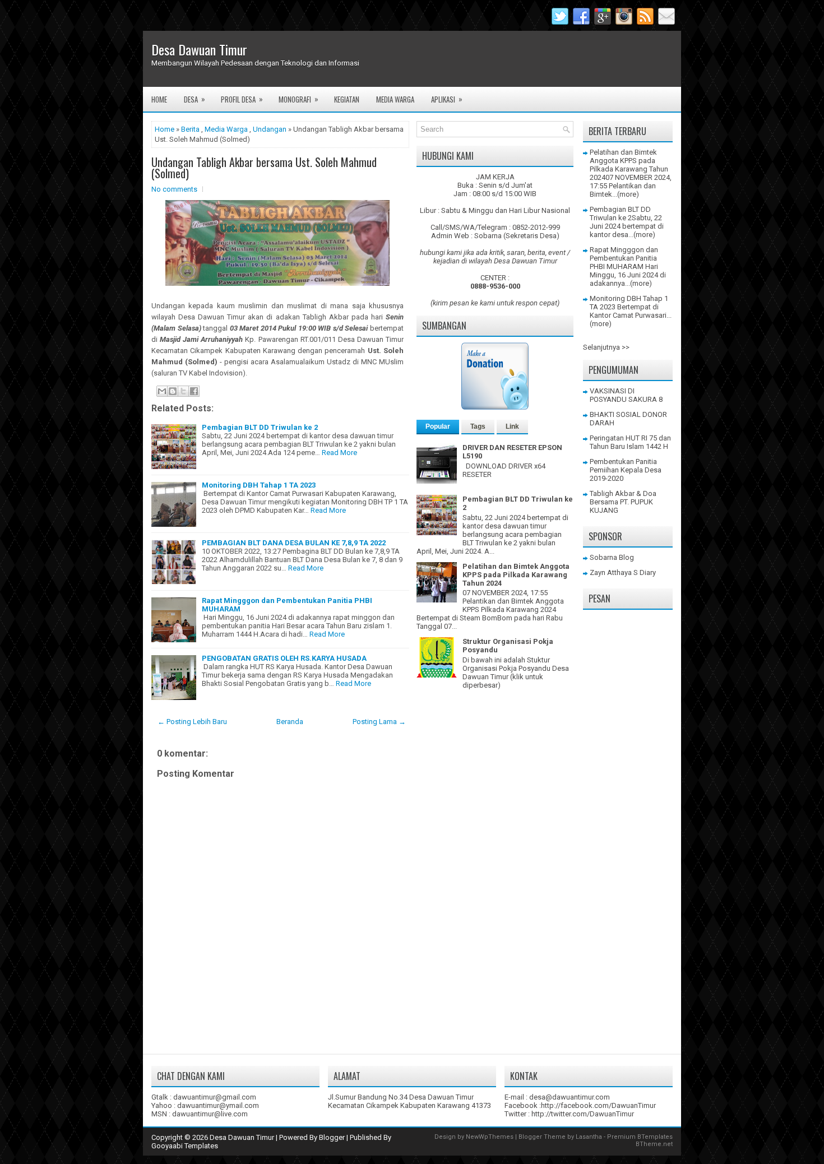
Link (512, 426)
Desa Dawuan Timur (199, 49)
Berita (190, 129)
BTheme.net (654, 1144)
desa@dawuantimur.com (569, 1097)
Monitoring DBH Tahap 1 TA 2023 (259, 485)
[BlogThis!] (172, 391)
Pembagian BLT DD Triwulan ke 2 (260, 427)
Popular (437, 426)
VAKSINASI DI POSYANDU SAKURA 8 (626, 395)
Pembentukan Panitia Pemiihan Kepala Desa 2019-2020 (625, 470)
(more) (628, 194)
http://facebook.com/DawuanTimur (598, 1105)
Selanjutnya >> (606, 347)
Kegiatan (346, 99)
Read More (339, 452)
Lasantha (589, 1136)
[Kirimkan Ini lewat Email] (162, 391)
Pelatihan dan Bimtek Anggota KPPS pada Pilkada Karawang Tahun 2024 (516, 574)
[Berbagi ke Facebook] (194, 391)
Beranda (289, 721)
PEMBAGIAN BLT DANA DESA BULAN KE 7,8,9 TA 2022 (294, 543)
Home (159, 99)
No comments (174, 189)
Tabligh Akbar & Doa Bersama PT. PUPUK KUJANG (623, 501)
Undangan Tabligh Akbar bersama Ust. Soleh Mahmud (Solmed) (264, 167)
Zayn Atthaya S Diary (623, 572)
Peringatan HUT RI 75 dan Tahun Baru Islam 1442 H (630, 442)
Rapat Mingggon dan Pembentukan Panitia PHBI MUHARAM (624, 258)
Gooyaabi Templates (184, 1146)
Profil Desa (242, 99)
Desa (194, 99)
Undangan (269, 129)
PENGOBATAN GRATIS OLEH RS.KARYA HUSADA (284, 658)
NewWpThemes (489, 1136)
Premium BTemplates (640, 1136)
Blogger (332, 1137)
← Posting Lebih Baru (192, 721)
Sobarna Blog (612, 557)
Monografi (298, 99)
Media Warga (395, 99)
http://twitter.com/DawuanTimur (582, 1114)
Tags (477, 426)
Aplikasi (446, 99)
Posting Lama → (379, 721)
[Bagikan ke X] (183, 391)
